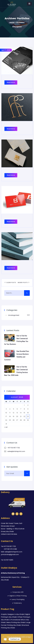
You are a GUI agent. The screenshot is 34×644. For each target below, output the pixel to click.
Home (11, 22)
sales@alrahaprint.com (16, 451)
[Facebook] (13, 513)
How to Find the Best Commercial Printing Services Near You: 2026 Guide (16, 371)
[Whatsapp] (17, 513)
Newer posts (23, 282)
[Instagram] (20, 513)
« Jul (5, 427)
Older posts (11, 282)
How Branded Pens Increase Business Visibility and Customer (16, 355)
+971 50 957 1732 (13, 448)
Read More (11, 82)
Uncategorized (18, 315)
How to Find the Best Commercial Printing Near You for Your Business (16, 339)
